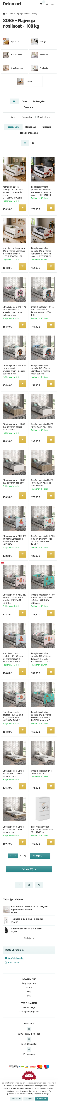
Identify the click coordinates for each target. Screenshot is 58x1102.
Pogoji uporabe (29, 983)
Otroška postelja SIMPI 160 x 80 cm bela (41, 772)
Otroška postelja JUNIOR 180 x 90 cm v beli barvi (42, 425)
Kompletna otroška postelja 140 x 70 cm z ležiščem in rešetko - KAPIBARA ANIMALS (41, 716)
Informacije (29, 979)
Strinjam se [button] (41, 1098)
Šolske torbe (44, 117)
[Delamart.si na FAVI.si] (29, 1077)
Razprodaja (27, 117)
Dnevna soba (16, 55)
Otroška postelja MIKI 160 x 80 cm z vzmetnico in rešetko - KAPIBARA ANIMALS (43, 598)
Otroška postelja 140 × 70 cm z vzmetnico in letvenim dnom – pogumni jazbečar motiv (14, 369)
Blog (29, 991)
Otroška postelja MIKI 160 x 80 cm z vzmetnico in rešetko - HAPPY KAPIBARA (14, 540)
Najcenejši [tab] (30, 127)
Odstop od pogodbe (29, 1011)
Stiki (29, 995)
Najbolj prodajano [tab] (29, 133)
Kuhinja (43, 42)
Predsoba (44, 68)
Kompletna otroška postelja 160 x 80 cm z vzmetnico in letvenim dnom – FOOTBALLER (41, 191)
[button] (22, 207)
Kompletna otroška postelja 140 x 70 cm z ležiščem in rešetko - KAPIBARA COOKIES (41, 657)
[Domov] (4, 14)
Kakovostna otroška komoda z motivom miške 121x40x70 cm (42, 829)
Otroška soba (17, 68)
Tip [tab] (14, 101)
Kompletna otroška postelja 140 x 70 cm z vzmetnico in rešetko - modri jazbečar (41, 369)
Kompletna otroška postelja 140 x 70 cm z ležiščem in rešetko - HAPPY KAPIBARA (13, 657)
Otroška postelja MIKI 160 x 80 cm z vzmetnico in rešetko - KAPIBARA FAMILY (43, 540)
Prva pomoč (13, 962)
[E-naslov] (29, 1039)
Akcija (13, 117)
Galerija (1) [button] (27, 869)
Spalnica (14, 42)
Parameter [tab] (29, 107)
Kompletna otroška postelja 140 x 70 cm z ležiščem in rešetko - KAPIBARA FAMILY (13, 716)
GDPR (29, 987)
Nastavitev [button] (16, 1098)
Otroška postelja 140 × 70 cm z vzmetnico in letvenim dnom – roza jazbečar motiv (14, 311)
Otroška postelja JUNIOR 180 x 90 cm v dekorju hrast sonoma (14, 427)
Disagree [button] (29, 1098)
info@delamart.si (16, 958)
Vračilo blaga (29, 1007)
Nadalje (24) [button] (38, 855)
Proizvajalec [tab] (39, 101)
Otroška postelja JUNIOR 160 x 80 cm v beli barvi (14, 481)
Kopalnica (44, 55)
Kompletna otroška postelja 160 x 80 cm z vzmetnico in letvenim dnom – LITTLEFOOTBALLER (13, 192)
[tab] (25, 143)
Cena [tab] (24, 101)
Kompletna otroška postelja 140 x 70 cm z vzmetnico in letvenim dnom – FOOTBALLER (41, 252)
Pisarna (28, 81)
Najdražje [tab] (46, 127)
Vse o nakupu (29, 1003)
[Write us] (29, 1049)
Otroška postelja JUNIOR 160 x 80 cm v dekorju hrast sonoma (42, 483)
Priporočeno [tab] (13, 127)
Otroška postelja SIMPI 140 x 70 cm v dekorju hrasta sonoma (13, 829)
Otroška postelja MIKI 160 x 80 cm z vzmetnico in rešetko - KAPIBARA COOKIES (14, 598)
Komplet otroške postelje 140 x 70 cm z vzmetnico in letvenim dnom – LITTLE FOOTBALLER (14, 252)
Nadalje (27, 938)
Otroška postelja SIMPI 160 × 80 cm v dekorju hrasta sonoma (13, 774)
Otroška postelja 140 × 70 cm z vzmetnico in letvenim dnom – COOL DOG (42, 311)
